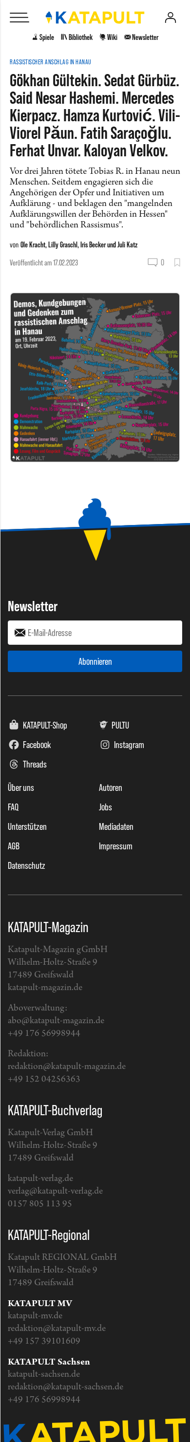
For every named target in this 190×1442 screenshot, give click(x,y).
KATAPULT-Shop (45, 725)
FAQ (13, 807)
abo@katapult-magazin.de (56, 1021)
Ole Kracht (32, 244)
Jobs (105, 807)
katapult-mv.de (35, 1316)
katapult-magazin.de (45, 988)
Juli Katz (127, 244)
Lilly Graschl (62, 244)
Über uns (21, 787)
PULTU (120, 725)
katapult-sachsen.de (44, 1374)
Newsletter (32, 606)
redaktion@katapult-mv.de (57, 1329)
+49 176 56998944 (44, 1034)
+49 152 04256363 (44, 1079)
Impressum (116, 846)
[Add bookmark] (177, 262)
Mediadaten (116, 826)
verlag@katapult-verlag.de (55, 1191)
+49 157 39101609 (44, 1341)
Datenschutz (26, 865)
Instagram (129, 744)
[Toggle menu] (19, 17)
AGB (13, 846)
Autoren (110, 787)
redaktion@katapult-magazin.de (67, 1067)
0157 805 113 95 (40, 1204)
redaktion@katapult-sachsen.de (65, 1387)
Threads (35, 764)
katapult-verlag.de (40, 1179)
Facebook (37, 744)
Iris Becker (93, 244)
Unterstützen (27, 826)
